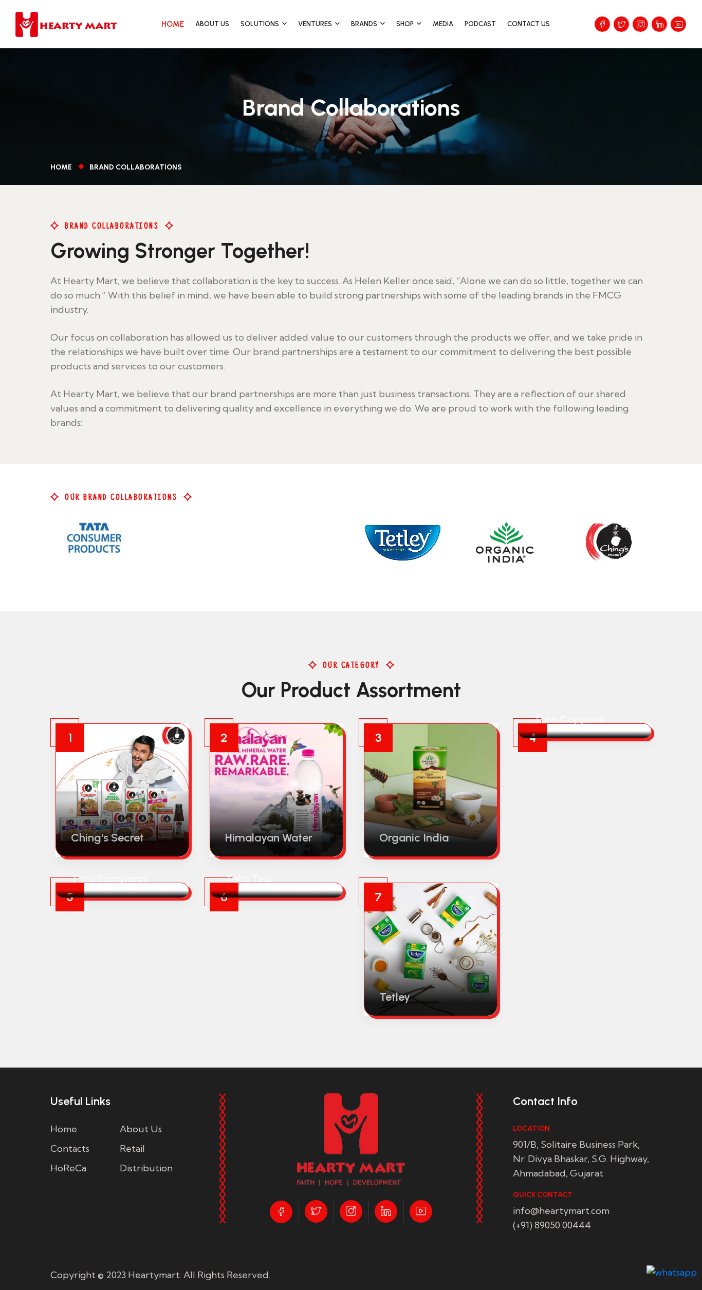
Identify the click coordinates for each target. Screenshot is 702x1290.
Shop (405, 24)
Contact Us (528, 24)
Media (443, 24)
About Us (212, 24)
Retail (132, 1148)
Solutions (260, 24)
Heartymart (154, 1275)
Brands (364, 24)
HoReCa (68, 1168)
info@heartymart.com (561, 1211)
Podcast (480, 24)
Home (172, 24)
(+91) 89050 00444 (552, 1225)
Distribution (146, 1168)
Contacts (69, 1148)
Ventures (315, 24)
